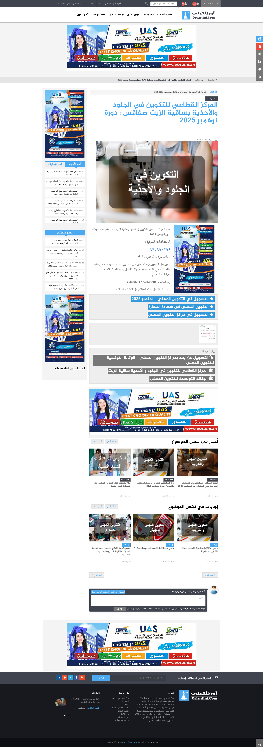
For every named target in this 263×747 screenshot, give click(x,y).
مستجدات (212, 98)
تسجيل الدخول (73, 3)
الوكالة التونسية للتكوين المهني (179, 378)
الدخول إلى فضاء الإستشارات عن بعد (108, 592)
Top (259, 744)
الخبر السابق (209, 575)
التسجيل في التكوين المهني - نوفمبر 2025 (171, 299)
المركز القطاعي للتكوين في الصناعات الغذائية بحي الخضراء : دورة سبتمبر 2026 (198, 484)
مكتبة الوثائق (123, 711)
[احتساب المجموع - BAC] (259, 61)
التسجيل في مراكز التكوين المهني (179, 314)
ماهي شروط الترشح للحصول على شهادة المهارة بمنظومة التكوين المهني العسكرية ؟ (111, 551)
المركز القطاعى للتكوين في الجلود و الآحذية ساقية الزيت (158, 370)
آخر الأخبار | (212, 92)
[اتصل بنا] (259, 69)
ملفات (100, 3)
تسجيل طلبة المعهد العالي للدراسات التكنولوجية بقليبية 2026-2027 (182, 92)
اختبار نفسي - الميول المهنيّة (119, 700)
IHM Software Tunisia (130, 742)
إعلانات (84, 3)
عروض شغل (123, 717)
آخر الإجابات (55, 164)
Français (61, 3)
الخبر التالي (98, 575)
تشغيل (108, 3)
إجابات (92, 3)
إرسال (120, 609)
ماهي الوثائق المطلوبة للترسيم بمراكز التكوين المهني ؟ (199, 550)
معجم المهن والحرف (120, 708)
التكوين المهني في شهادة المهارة (179, 306)
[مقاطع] (259, 77)
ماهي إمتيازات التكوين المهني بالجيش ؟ (154, 548)
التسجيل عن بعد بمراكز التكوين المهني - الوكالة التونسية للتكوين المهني (160, 360)
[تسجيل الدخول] (259, 46)
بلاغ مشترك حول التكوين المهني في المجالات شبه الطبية (112, 484)
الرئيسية (211, 80)
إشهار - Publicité (121, 720)
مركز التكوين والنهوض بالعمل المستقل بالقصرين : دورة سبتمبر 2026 (155, 484)
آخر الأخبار (117, 3)
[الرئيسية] (198, 15)
